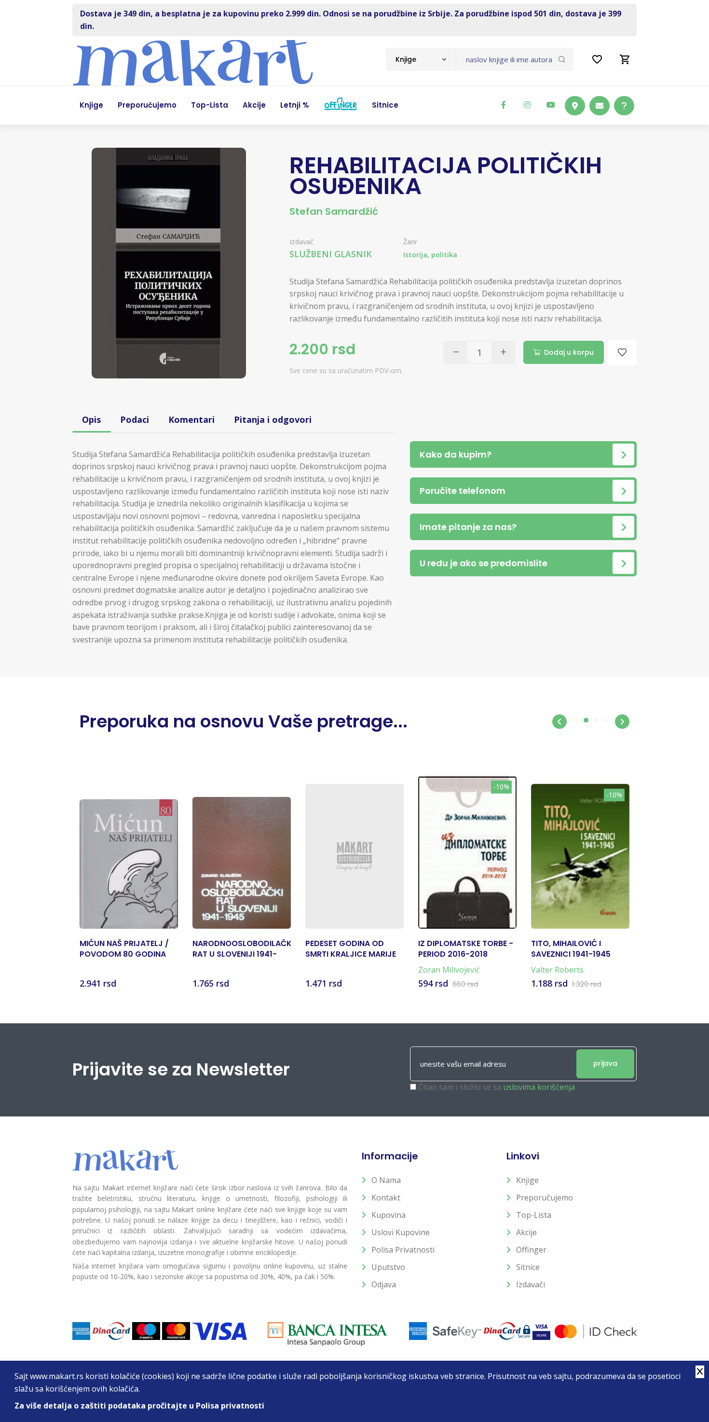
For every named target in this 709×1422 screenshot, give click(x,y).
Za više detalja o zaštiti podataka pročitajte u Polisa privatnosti (139, 1405)
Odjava (383, 1284)
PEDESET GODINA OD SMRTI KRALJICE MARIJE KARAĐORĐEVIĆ (350, 949)
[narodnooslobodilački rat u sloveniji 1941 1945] (241, 863)
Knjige (527, 1180)
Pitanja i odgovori (273, 419)
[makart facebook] (503, 104)
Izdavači (530, 1284)
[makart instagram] (527, 104)
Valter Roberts (557, 969)
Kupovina (388, 1215)
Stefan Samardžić (333, 211)
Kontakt (385, 1197)
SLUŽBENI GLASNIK (330, 254)
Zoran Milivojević (449, 969)
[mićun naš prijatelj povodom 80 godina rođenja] (129, 864)
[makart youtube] (550, 104)
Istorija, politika (430, 254)
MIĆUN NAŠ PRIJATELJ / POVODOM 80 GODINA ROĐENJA (124, 949)
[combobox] (421, 59)
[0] (625, 59)
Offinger (531, 1250)
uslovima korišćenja (539, 1087)
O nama (386, 1180)
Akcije (526, 1232)
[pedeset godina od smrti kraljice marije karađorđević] (354, 856)
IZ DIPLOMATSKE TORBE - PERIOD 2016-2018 (465, 949)
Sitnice (528, 1267)
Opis (91, 419)
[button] (559, 721)
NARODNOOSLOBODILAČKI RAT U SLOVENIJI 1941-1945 (241, 949)
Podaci (134, 419)
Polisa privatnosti (403, 1250)
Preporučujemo (544, 1197)
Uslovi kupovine (400, 1232)
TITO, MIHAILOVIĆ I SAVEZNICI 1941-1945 (571, 949)
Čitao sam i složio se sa (496, 1087)
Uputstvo (388, 1267)
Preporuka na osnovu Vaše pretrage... (244, 721)
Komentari (191, 419)
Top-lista (533, 1215)
